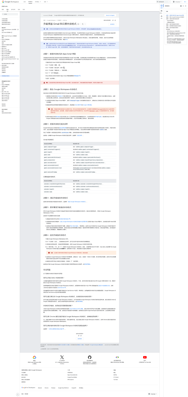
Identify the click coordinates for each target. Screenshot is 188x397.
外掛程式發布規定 (64, 219)
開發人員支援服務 (26, 379)
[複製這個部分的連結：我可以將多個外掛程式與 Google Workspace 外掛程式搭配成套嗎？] (89, 326)
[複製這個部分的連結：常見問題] (51, 270)
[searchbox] (10, 14)
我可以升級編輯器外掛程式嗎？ (94, 29)
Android (40, 387)
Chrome (46, 387)
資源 (45, 1)
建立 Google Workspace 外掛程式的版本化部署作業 (73, 221)
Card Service (61, 287)
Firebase (53, 387)
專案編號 (76, 76)
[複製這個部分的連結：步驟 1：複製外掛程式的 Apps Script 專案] (77, 54)
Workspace (14, 2)
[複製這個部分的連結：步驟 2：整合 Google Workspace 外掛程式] (78, 89)
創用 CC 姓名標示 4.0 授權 (64, 344)
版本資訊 (24, 377)
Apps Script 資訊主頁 (72, 374)
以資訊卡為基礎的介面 (104, 285)
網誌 (115, 372)
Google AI (74, 387)
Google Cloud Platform (63, 387)
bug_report (181, 6)
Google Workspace (51, 20)
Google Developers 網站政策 (96, 344)
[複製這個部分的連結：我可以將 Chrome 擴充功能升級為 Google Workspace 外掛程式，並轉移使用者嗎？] (100, 317)
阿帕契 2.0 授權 (80, 344)
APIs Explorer (71, 379)
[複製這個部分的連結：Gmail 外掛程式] (55, 140)
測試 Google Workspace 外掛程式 (76, 201)
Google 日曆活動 (87, 105)
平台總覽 (24, 372)
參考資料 (13, 9)
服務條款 (24, 382)
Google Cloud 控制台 (72, 377)
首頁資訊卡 (60, 96)
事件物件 (58, 116)
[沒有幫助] (115, 20)
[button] (9, 39)
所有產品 (37, 1)
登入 (185, 1)
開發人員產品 (25, 374)
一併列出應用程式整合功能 (55, 329)
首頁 (25, 1)
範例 (19, 9)
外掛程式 (30, 1)
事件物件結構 (97, 116)
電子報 (115, 374)
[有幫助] (113, 20)
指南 (7, 9)
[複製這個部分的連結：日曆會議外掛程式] (56, 177)
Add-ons (4, 6)
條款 (23, 394)
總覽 (3, 9)
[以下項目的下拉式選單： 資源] (48, 2)
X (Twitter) (116, 377)
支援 (24, 9)
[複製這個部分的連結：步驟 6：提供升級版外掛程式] (67, 235)
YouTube (116, 379)
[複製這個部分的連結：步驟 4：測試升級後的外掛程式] (69, 198)
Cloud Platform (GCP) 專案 (76, 308)
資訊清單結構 (62, 128)
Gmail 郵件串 (78, 105)
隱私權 (26, 394)
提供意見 (112, 24)
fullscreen (183, 6)
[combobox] (163, 1)
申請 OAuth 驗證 (74, 226)
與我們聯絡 (87, 264)
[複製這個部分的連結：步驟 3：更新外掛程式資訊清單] (69, 124)
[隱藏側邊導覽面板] (17, 394)
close (186, 6)
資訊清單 (79, 135)
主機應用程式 (70, 45)
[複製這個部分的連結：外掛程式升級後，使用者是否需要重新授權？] (74, 306)
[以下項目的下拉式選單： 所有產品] (41, 2)
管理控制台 (70, 372)
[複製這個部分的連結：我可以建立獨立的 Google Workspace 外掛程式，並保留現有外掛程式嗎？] (93, 297)
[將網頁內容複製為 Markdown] (83, 24)
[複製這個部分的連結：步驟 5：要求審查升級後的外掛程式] (72, 207)
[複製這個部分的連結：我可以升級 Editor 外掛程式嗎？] (65, 278)
